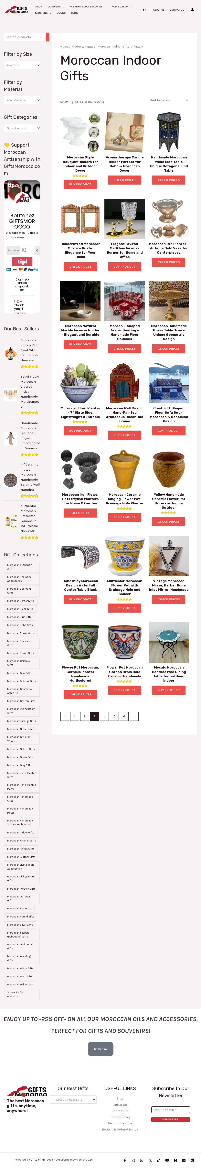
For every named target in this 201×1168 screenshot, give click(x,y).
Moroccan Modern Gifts (21, 888)
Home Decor (120, 6)
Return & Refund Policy (120, 1129)
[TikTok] (158, 1160)
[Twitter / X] (150, 1160)
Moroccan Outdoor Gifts (18, 898)
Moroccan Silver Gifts (20, 924)
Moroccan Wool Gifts (20, 976)
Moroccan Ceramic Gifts (18, 662)
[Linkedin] (184, 1160)
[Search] (47, 37)
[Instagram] (133, 1160)
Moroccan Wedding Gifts (19, 958)
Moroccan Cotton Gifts (21, 701)
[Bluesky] (175, 1160)
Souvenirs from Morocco (16, 994)
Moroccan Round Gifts (20, 916)
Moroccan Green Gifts (20, 757)
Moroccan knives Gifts (20, 848)
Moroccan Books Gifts (20, 633)
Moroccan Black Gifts (20, 608)
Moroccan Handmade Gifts (20, 798)
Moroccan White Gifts (20, 968)
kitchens (41, 12)
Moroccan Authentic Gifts (19, 566)
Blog (74, 12)
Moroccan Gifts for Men (21, 729)
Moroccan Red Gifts (19, 908)
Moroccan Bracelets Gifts (19, 643)
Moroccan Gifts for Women (18, 738)
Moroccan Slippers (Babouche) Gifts (18, 934)
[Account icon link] (192, 9)
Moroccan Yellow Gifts (20, 984)
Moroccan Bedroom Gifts (19, 590)
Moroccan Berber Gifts (20, 600)
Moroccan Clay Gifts (19, 673)
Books (61, 12)
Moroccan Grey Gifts (19, 765)
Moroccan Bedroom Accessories (19, 578)
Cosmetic (54, 6)
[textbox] (20, 65)
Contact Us (177, 9)
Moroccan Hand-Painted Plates (21, 786)
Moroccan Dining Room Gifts (21, 710)
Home (64, 46)
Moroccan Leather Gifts (21, 856)
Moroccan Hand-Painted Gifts (21, 775)
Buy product (80, 184)
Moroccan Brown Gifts (20, 653)
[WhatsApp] (141, 1160)
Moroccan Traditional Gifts (19, 946)
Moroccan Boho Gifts (20, 625)
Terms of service (120, 1123)
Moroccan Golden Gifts (21, 749)
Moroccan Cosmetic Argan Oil (19, 691)
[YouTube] (167, 1160)
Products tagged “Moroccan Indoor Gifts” (101, 46)
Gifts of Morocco (42, 1159)
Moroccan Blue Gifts (19, 617)
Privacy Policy (120, 1117)
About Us (158, 9)
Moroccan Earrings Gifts (21, 721)
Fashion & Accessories (86, 6)
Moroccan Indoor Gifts (20, 832)
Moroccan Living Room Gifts (21, 878)
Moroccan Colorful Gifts (21, 681)
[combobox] (22, 65)
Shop (38, 6)
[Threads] (192, 1160)
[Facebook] (125, 1160)
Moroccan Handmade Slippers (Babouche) (20, 822)
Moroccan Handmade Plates (20, 810)
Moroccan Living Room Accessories (21, 866)
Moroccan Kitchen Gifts (21, 840)
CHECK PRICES (125, 180)
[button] (62, 6)
